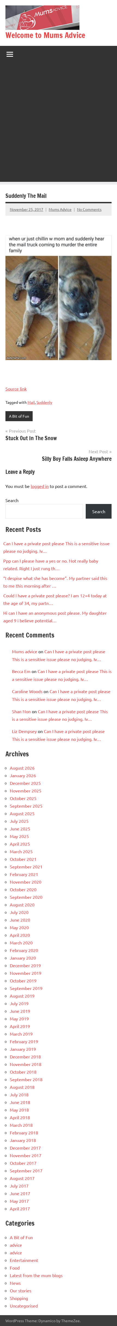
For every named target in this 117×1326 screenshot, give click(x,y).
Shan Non (21, 711)
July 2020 (19, 912)
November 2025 (25, 790)
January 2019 (23, 1049)
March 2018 (21, 1125)
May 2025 (19, 836)
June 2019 (20, 1011)
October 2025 (23, 798)
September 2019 (26, 988)
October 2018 (23, 1071)
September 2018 (26, 1079)
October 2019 (23, 980)
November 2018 (25, 1064)
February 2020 (24, 950)
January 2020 (23, 957)
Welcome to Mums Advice (45, 35)
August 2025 (22, 813)
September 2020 (26, 897)
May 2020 (19, 927)
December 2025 (25, 783)
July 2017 (19, 1185)
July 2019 (19, 1003)
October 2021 (23, 859)
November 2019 (25, 973)
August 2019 (22, 995)
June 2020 (20, 919)
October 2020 (23, 889)
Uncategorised (24, 1305)
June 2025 (20, 828)
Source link (16, 388)
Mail (31, 402)
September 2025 (26, 805)
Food (15, 1267)
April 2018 (20, 1117)
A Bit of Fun (19, 416)
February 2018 (24, 1132)
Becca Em (21, 671)
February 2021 (24, 874)
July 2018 (19, 1094)
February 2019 (24, 1041)
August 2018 (22, 1087)
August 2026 (22, 767)
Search (12, 500)
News (15, 1283)
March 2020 (21, 942)
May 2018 (19, 1109)
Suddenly (44, 402)
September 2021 (26, 866)
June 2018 (20, 1102)
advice (16, 1245)
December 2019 (25, 965)
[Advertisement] (58, 123)
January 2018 (23, 1140)
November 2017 (25, 1155)
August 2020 (22, 904)
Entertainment (24, 1260)
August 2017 (22, 1178)
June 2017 (20, 1193)
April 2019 (20, 1026)
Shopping (19, 1298)
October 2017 (23, 1163)
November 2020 (25, 881)
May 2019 (19, 1018)
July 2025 (19, 821)
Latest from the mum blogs (36, 1275)
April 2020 (20, 935)
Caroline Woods (27, 691)
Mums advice (24, 651)
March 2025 (21, 851)
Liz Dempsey (24, 731)
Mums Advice (60, 209)
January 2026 (23, 775)
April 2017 (20, 1208)
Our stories (20, 1290)
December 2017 (25, 1147)
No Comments (89, 209)
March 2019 (21, 1033)
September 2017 (26, 1170)
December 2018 (25, 1056)
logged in (40, 486)
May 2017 (19, 1201)
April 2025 (20, 843)
